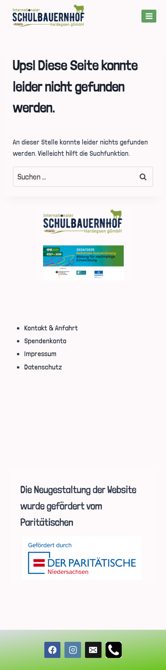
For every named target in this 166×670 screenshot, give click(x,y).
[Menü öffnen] (148, 16)
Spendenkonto (45, 340)
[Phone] (114, 650)
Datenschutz (43, 367)
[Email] (93, 650)
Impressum (40, 353)
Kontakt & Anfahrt (51, 328)
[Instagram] (72, 650)
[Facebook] (52, 650)
